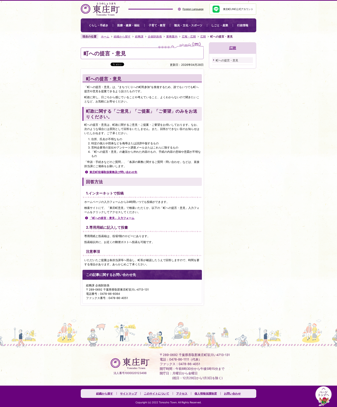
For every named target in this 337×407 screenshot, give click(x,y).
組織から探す (122, 36)
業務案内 (171, 36)
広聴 (203, 36)
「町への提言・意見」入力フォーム (112, 218)
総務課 (139, 36)
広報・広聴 (189, 36)
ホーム (105, 36)
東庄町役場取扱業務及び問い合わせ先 (113, 172)
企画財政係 (155, 36)
